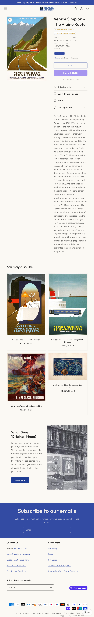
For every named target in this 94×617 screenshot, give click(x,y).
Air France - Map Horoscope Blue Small (67, 386)
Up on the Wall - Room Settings (63, 571)
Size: (55, 43)
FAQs (50, 554)
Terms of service (81, 613)
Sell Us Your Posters (16, 565)
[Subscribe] (68, 530)
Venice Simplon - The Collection (26, 340)
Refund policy (56, 613)
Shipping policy (65, 616)
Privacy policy (69, 613)
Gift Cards (52, 559)
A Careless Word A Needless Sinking (26, 406)
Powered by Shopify (43, 613)
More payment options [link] (70, 79)
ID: (67, 43)
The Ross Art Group (28, 613)
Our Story (52, 548)
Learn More (20, 480)
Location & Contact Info (18, 559)
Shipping (57, 58)
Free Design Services (16, 571)
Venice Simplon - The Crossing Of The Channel (67, 341)
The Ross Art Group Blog (59, 565)
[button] (5, 9)
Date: (75, 38)
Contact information (80, 616)
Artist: (56, 38)
